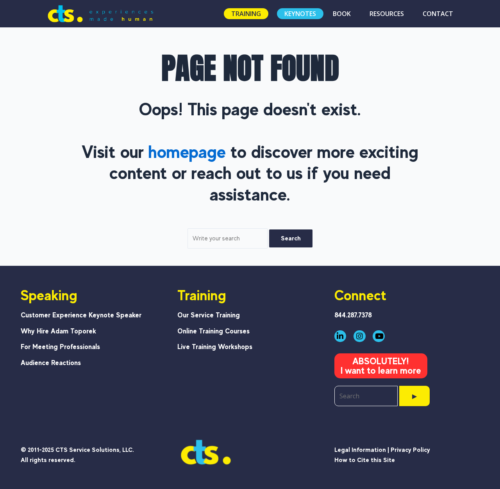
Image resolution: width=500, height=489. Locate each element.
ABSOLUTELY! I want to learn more (381, 366)
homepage (187, 152)
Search (291, 238)
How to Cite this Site (364, 460)
